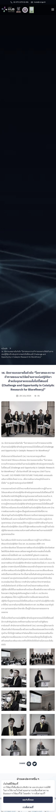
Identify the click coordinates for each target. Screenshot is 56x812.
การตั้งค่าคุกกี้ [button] (28, 807)
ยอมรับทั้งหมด (28, 800)
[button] (29, 764)
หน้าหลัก (4, 348)
